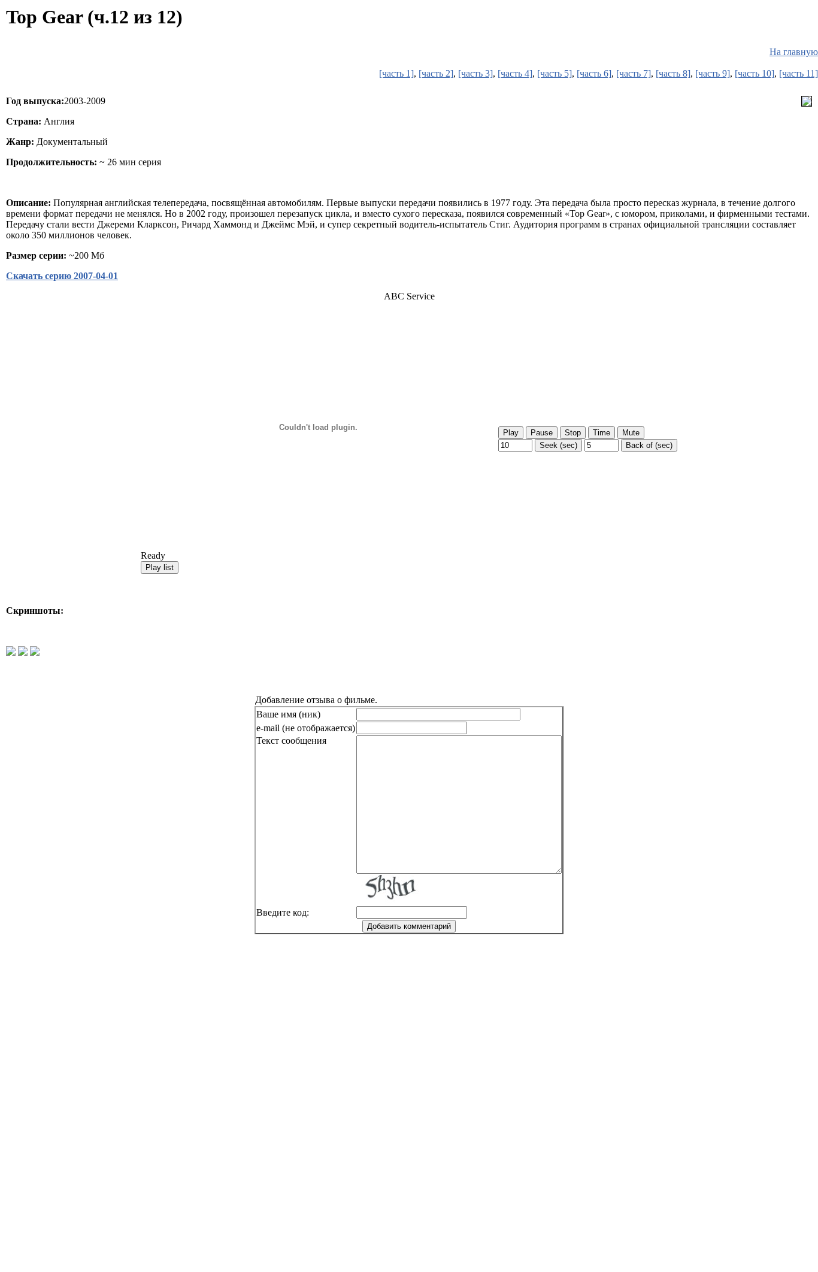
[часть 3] (475, 73)
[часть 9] (712, 73)
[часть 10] (754, 73)
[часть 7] (633, 73)
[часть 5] (554, 73)
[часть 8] (673, 73)
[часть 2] (436, 73)
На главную (793, 52)
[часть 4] (515, 73)
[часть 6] (594, 73)
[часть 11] (798, 73)
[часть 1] (396, 73)
